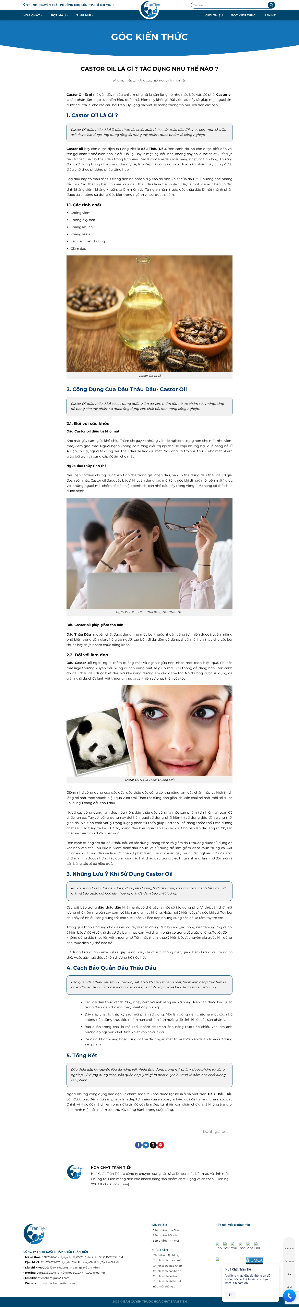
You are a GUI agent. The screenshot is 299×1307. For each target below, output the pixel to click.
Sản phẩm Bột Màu (166, 1235)
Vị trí (289, 1287)
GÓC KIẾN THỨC (243, 15)
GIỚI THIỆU (214, 15)
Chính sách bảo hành (167, 1271)
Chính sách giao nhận (167, 1265)
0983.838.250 (45, 1272)
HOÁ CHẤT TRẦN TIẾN (170, 1301)
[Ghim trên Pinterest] (160, 1145)
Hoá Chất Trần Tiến (172, 80)
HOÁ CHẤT (31, 15)
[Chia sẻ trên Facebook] (138, 1145)
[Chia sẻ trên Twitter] (145, 1145)
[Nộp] (271, 5)
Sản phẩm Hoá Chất (166, 1230)
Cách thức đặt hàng (166, 1255)
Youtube (289, 1248)
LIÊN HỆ (270, 15)
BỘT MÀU (58, 15)
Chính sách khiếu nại (167, 1281)
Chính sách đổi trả (165, 1276)
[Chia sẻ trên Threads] (153, 1145)
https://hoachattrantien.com (56, 1283)
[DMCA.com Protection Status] (254, 1261)
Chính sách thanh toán (168, 1260)
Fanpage (289, 1261)
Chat (289, 1274)
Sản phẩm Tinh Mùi (166, 1240)
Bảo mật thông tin (165, 1286)
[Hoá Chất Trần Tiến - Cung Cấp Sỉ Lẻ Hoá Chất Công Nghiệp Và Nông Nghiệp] (149, 10)
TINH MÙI (83, 15)
